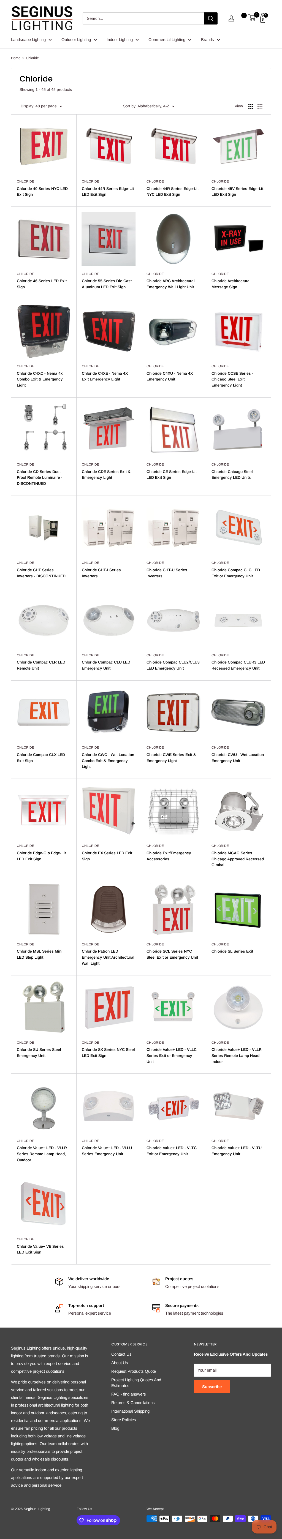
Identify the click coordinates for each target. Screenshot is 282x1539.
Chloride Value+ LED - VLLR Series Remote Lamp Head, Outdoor (42, 1154)
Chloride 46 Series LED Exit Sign (42, 284)
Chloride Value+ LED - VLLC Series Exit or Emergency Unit (172, 1055)
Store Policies (123, 1419)
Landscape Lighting (28, 39)
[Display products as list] (259, 106)
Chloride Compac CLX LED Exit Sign (41, 757)
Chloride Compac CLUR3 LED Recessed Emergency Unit (238, 665)
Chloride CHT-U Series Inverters (167, 573)
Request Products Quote (133, 1371)
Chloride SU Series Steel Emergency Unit (39, 1052)
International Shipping (130, 1411)
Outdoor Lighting (76, 39)
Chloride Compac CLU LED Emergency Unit (106, 665)
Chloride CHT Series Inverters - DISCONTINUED (41, 573)
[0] (252, 18)
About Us (119, 1362)
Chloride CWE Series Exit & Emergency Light (171, 757)
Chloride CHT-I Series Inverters (101, 573)
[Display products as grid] (250, 106)
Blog (115, 1428)
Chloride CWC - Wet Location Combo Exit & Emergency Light (108, 760)
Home (15, 58)
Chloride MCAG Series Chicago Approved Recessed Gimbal (238, 859)
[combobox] (143, 18)
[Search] (211, 18)
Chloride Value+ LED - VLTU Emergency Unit (237, 1151)
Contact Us (121, 1354)
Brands (207, 39)
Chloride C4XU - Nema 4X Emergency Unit (170, 376)
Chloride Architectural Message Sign (231, 284)
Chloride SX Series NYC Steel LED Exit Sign (108, 1052)
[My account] (231, 18)
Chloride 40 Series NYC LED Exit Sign (42, 191)
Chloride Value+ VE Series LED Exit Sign (40, 1249)
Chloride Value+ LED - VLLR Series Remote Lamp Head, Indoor (237, 1055)
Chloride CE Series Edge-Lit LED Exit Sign (172, 474)
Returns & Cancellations (133, 1402)
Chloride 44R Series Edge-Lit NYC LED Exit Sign (173, 191)
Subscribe (212, 1386)
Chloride (32, 58)
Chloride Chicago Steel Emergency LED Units (232, 474)
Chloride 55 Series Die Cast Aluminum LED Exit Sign (107, 284)
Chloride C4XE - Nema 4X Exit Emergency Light (105, 376)
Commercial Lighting (166, 39)
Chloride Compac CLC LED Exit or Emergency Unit (236, 573)
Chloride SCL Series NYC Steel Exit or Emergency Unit (172, 954)
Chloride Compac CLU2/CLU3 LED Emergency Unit (173, 665)
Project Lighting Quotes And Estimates (136, 1382)
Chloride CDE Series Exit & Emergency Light (106, 474)
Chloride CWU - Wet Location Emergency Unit (238, 757)
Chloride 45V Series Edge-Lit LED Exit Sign (237, 191)
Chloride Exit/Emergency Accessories (169, 856)
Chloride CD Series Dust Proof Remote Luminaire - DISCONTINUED (40, 477)
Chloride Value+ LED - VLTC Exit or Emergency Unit (172, 1151)
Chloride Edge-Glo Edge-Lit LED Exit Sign (41, 856)
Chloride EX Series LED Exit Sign (107, 856)
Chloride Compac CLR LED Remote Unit (41, 665)
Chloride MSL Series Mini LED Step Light (40, 954)
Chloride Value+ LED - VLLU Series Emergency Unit (107, 1151)
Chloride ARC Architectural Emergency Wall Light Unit (171, 284)
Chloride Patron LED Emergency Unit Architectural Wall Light (108, 957)
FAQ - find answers (128, 1394)
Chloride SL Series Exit (232, 951)
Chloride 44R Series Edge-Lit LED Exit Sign (108, 191)
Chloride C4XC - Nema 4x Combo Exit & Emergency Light (40, 379)
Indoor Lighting (120, 39)
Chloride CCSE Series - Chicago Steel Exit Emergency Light (232, 379)
